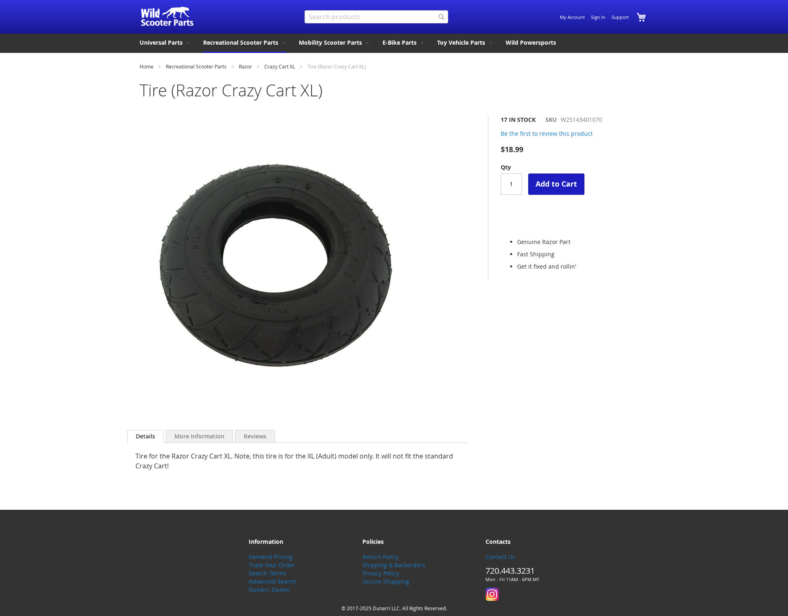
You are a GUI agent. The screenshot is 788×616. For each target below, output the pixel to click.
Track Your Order (272, 565)
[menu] (394, 43)
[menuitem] (165, 43)
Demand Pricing (271, 557)
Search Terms (267, 573)
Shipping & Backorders (393, 565)
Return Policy (380, 557)
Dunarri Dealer (269, 589)
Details (145, 436)
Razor (245, 66)
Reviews (255, 436)
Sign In (598, 17)
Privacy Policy (380, 573)
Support (620, 17)
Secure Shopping (385, 581)
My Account (572, 17)
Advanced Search (272, 581)
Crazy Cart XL (279, 66)
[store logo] (167, 16)
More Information (199, 436)
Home (146, 66)
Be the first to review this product (547, 133)
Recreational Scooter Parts (196, 66)
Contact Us (500, 557)
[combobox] (376, 16)
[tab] (145, 436)
